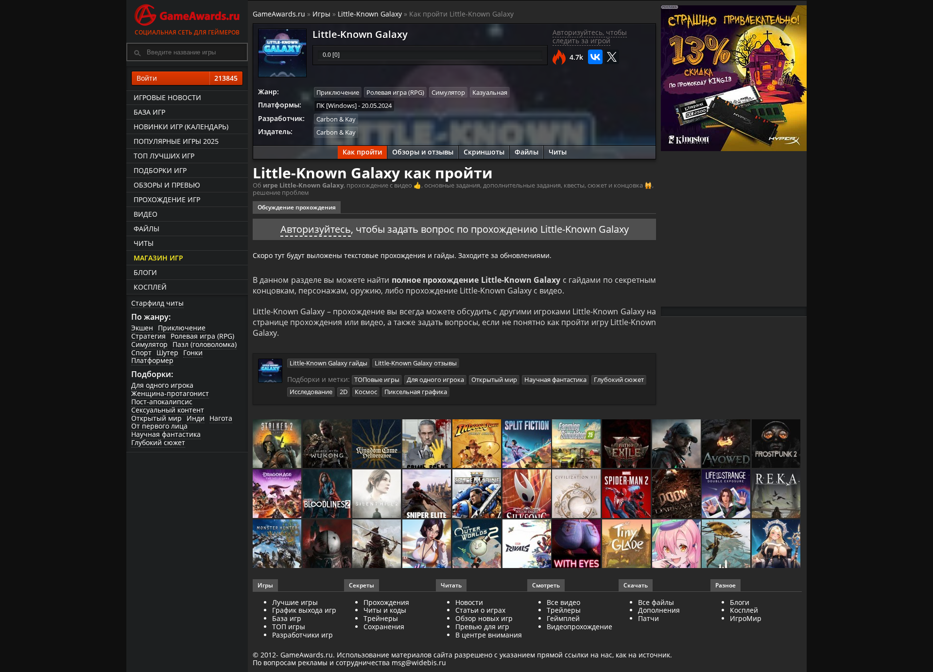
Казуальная (489, 92)
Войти (187, 78)
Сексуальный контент (167, 409)
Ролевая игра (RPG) (202, 336)
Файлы (146, 228)
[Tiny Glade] (627, 544)
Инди (196, 418)
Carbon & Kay (336, 119)
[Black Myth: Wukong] (328, 444)
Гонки (193, 352)
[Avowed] (727, 444)
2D (343, 391)
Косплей (150, 287)
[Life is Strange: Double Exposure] (727, 494)
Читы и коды (384, 610)
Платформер (152, 360)
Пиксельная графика (415, 391)
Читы (144, 243)
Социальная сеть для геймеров (187, 32)
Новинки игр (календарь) (181, 126)
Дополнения (659, 610)
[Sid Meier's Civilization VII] (577, 494)
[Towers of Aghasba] (727, 544)
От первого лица (159, 426)
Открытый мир (156, 418)
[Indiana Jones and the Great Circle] (477, 444)
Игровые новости (167, 97)
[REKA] (777, 494)
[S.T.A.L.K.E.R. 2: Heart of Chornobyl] (278, 444)
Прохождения (386, 602)
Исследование (311, 391)
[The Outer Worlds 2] (477, 544)
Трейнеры (380, 618)
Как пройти (362, 151)
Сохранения (383, 626)
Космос (366, 391)
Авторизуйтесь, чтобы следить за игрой (590, 36)
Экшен (142, 327)
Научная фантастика (166, 434)
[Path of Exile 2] (627, 444)
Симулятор (149, 344)
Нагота (220, 418)
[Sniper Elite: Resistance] (427, 494)
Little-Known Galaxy (370, 13)
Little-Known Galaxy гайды (328, 363)
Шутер (167, 352)
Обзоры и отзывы (422, 151)
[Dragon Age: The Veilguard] (278, 494)
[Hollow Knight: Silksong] (527, 494)
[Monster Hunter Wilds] (278, 544)
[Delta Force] (677, 444)
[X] (612, 57)
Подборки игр (160, 170)
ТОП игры (288, 626)
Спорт (141, 352)
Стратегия (148, 336)
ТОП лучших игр (164, 155)
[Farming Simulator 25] (577, 444)
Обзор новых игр (484, 618)
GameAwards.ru (279, 13)
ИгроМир (745, 618)
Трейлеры (564, 610)
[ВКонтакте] (595, 57)
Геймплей (563, 618)
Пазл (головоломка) (205, 344)
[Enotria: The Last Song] (377, 544)
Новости (469, 602)
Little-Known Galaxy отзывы (416, 363)
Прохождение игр (167, 199)
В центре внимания (488, 634)
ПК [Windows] (336, 105)
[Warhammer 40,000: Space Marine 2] (477, 494)
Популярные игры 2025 (176, 141)
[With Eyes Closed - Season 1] (577, 544)
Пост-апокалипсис (161, 401)
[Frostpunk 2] (777, 444)
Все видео (563, 602)
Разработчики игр (302, 634)
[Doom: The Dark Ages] (677, 494)
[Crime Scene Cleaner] (427, 444)
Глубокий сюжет (158, 442)
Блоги (145, 272)
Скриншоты (484, 151)
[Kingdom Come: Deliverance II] (377, 444)
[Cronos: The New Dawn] (328, 544)
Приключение (182, 327)
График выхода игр (304, 610)
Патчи (648, 618)
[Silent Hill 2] (377, 494)
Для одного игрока (162, 385)
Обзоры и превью (167, 185)
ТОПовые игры (376, 379)
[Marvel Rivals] (527, 544)
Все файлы (656, 602)
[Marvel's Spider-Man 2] (627, 494)
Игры (321, 13)
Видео (145, 214)
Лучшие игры (295, 602)
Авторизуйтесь (315, 229)
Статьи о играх (480, 610)
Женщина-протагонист (170, 393)
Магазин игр (158, 257)
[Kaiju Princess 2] (677, 544)
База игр (149, 112)
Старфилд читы (157, 303)
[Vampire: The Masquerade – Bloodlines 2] (328, 494)
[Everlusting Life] (777, 544)
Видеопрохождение (579, 626)
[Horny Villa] (427, 544)
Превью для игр (482, 626)
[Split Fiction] (527, 444)
